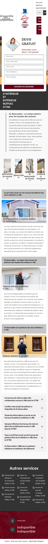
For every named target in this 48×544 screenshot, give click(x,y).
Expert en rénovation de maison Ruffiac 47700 (25, 480)
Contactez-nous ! (39, 29)
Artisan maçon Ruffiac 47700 (10, 489)
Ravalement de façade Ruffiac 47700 (25, 499)
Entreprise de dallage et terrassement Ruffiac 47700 (9, 480)
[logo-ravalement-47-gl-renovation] (6, 18)
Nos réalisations (39, 20)
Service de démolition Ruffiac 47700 (25, 490)
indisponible (26, 527)
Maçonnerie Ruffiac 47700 (40, 501)
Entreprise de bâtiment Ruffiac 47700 (9, 497)
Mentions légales (36, 541)
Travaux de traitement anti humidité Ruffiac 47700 (40, 480)
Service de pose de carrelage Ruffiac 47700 (40, 492)
